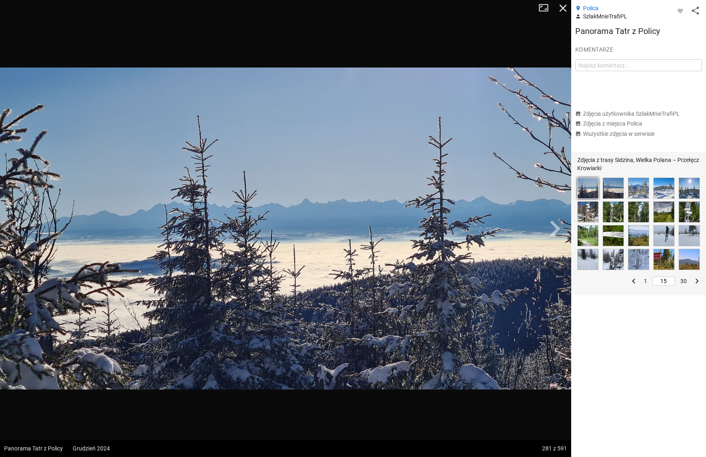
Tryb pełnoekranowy (546, 8)
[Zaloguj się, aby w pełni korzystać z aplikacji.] (680, 10)
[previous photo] (16, 228)
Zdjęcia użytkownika (631, 113)
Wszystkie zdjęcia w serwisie (619, 134)
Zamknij (563, 8)
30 (683, 281)
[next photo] (554, 228)
